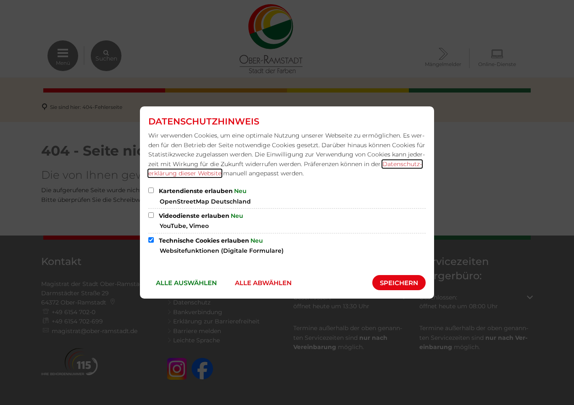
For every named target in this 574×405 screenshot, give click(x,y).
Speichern (399, 283)
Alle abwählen (263, 283)
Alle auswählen (186, 283)
